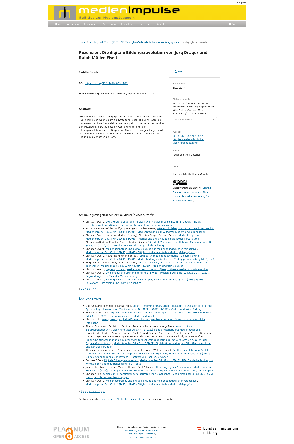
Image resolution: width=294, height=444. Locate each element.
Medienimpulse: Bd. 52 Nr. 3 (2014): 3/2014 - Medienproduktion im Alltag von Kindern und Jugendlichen (146, 231)
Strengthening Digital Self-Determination (126, 319)
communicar (127, 430)
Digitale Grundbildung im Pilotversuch (128, 221)
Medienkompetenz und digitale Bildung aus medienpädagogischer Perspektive (151, 248)
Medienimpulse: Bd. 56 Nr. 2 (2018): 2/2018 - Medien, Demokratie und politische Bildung (149, 243)
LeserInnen (90, 24)
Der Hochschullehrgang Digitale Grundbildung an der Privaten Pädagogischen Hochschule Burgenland (147, 351)
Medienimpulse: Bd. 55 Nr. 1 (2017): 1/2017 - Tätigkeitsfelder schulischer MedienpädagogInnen (140, 252)
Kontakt (161, 24)
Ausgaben (73, 24)
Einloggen (240, 2)
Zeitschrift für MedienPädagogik (141, 437)
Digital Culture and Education (147, 430)
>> (96, 288)
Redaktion (127, 24)
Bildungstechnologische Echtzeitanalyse (129, 279)
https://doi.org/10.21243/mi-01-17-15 (106, 83)
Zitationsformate (183, 119)
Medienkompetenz (190, 235)
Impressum (144, 24)
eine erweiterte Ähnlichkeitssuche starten (122, 399)
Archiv (92, 42)
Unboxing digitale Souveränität (174, 367)
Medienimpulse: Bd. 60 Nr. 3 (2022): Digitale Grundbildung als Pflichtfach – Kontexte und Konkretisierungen (148, 355)
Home (58, 24)
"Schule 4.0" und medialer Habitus (168, 242)
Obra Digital (138, 434)
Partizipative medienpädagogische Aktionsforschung (169, 255)
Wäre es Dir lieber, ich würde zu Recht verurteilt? (185, 228)
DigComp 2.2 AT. (115, 269)
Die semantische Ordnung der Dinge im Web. (132, 272)
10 (98, 391)
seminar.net (150, 434)
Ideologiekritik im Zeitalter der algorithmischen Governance (136, 374)
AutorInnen (109, 24)
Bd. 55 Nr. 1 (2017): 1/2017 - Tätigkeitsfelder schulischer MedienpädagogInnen (139, 42)
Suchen (235, 24)
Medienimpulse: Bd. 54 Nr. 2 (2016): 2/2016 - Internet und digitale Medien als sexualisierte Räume (142, 238)
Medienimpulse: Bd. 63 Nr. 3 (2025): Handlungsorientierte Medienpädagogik (149, 314)
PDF (179, 71)
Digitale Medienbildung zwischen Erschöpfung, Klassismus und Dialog (151, 312)
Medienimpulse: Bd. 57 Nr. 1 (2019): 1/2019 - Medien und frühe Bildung (142, 265)
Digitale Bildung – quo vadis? (121, 360)
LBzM (129, 434)
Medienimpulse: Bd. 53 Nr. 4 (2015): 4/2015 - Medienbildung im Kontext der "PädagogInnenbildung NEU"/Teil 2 (150, 259)
